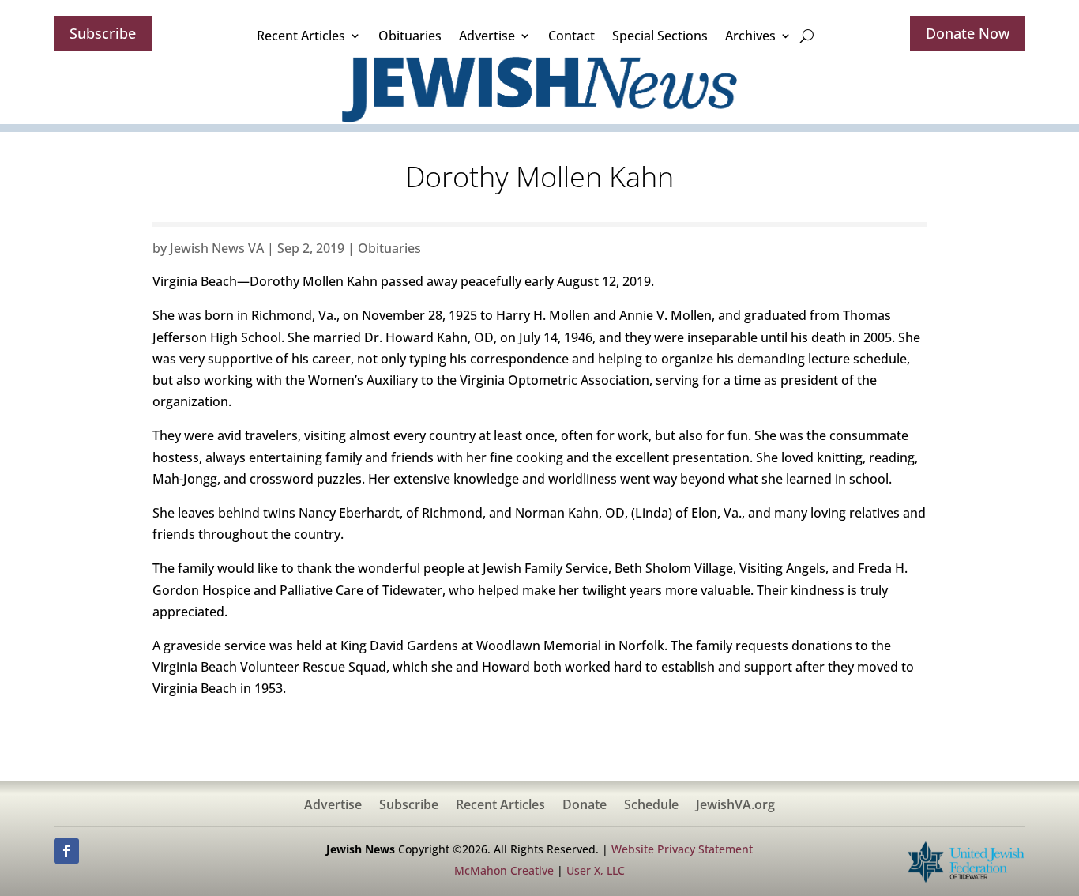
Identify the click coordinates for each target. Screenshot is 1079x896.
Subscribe (103, 33)
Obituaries (410, 35)
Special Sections (660, 35)
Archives (750, 35)
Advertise (487, 35)
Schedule (651, 806)
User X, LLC (595, 870)
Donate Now (967, 33)
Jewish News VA (217, 248)
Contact (571, 35)
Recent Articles (301, 35)
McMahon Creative (504, 870)
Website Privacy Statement (682, 848)
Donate (584, 806)
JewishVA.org (735, 806)
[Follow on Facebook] (66, 851)
